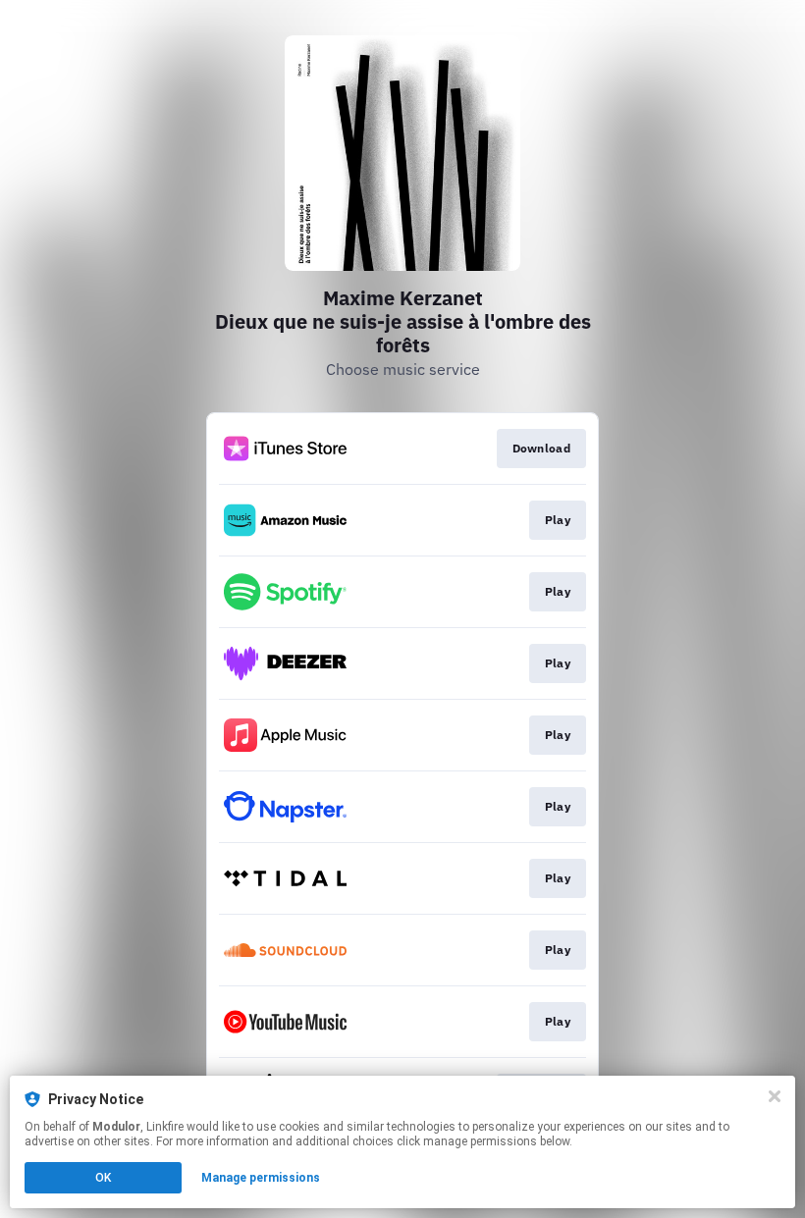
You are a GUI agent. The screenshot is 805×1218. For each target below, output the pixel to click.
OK (103, 1178)
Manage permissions (260, 1178)
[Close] (774, 1096)
